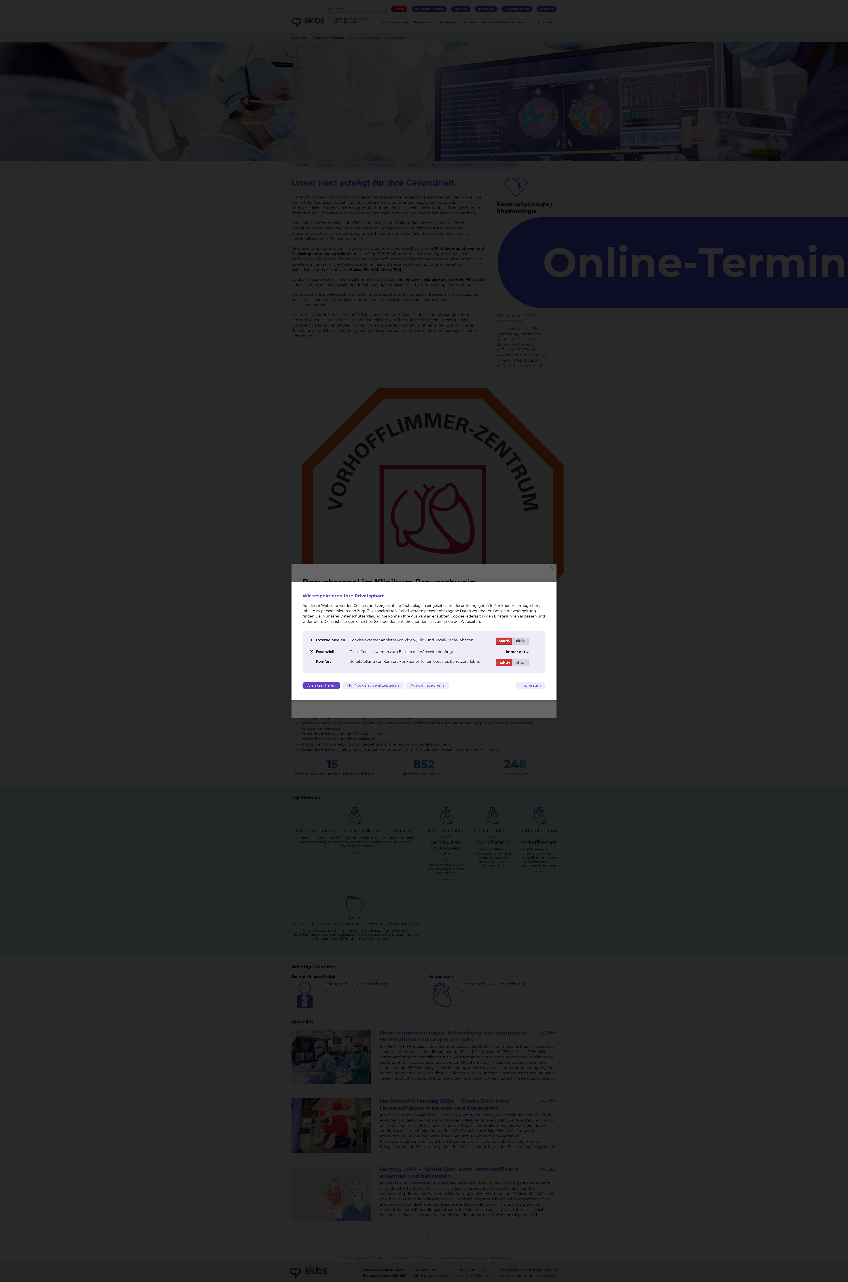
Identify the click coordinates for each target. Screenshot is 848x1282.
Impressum (530, 685)
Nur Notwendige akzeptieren (373, 685)
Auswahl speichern (427, 685)
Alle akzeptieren (321, 685)
